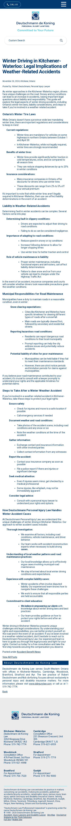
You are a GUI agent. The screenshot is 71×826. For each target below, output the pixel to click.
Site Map (51, 815)
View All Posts (9, 657)
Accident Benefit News (29, 652)
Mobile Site (17, 819)
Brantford (9, 770)
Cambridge (39, 731)
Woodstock (10, 752)
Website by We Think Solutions (18, 817)
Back (5, 691)
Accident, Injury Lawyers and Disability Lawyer (25, 815)
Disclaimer (61, 815)
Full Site (7, 819)
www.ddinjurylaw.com (40, 683)
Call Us (14, 4)
